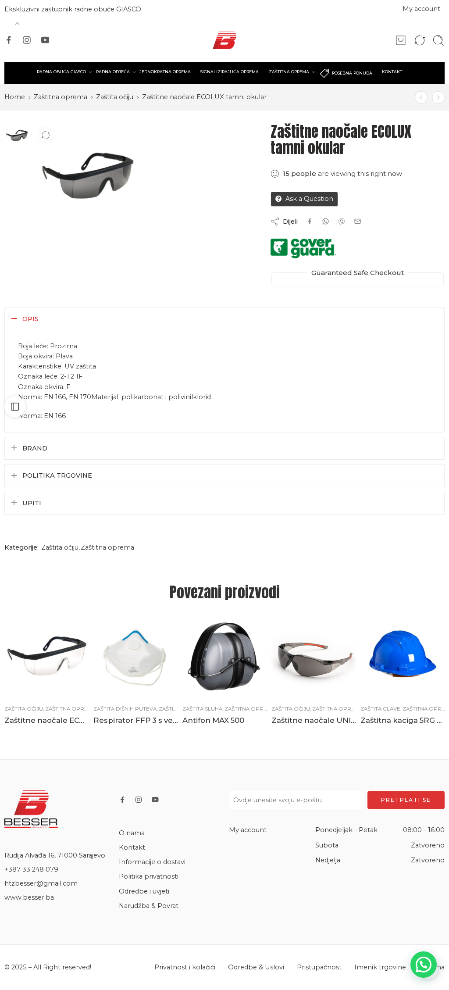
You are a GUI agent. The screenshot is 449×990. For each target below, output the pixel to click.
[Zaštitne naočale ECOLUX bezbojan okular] (438, 97)
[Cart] (401, 40)
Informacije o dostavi (152, 862)
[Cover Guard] (303, 248)
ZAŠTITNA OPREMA (289, 71)
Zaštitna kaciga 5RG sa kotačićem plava (402, 720)
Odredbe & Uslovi (256, 967)
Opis (30, 319)
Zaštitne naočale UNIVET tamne (313, 720)
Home (14, 97)
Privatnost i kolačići (184, 967)
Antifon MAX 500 (213, 720)
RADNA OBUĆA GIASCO (61, 71)
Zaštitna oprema (60, 97)
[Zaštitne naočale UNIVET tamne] (313, 656)
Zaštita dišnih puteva (125, 709)
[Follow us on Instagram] (27, 40)
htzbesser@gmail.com (41, 883)
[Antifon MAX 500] (224, 656)
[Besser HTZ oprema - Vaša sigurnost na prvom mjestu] (225, 40)
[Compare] (46, 135)
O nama (132, 833)
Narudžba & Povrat (148, 906)
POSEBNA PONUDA (352, 73)
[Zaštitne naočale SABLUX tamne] (421, 97)
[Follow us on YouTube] (45, 40)
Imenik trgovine (380, 967)
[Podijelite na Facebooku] (309, 221)
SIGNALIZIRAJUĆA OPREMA (229, 71)
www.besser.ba (29, 897)
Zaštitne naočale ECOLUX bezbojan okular (46, 720)
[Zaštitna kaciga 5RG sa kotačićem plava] (402, 656)
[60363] (17, 135)
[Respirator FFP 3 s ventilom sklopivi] (135, 656)
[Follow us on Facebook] (8, 40)
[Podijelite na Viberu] (325, 221)
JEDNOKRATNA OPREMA (165, 71)
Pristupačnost (319, 967)
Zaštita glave (380, 709)
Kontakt (132, 847)
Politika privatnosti (148, 876)
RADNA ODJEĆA (113, 71)
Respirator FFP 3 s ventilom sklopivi (135, 720)
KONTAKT (392, 71)
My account (421, 9)
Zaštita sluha (202, 709)
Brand (34, 448)
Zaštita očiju (114, 97)
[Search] (438, 40)
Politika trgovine (57, 475)
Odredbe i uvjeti (144, 891)
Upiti (31, 503)
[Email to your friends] (357, 221)
